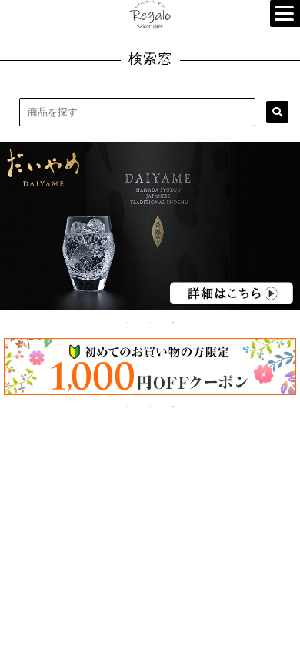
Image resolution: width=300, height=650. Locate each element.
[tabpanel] (150, 226)
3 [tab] (173, 322)
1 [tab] (127, 322)
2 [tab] (150, 322)
